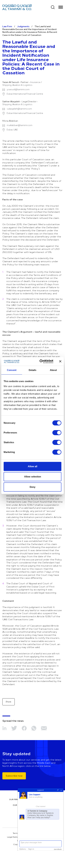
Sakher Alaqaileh (11, 101)
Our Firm (13, 799)
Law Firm (7, 26)
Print (8, 701)
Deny (32, 487)
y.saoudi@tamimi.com (18, 89)
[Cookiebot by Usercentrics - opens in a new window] (40, 361)
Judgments (23, 26)
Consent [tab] (11, 370)
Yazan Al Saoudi (10, 82)
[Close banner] (60, 361)
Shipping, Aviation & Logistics (17, 85)
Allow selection (32, 476)
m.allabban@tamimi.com (19, 125)
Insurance (35, 82)
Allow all (32, 466)
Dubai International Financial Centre (24, 93)
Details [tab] (32, 370)
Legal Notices (14, 837)
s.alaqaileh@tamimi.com (19, 108)
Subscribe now (14, 775)
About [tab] (53, 370)
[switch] (56, 432)
